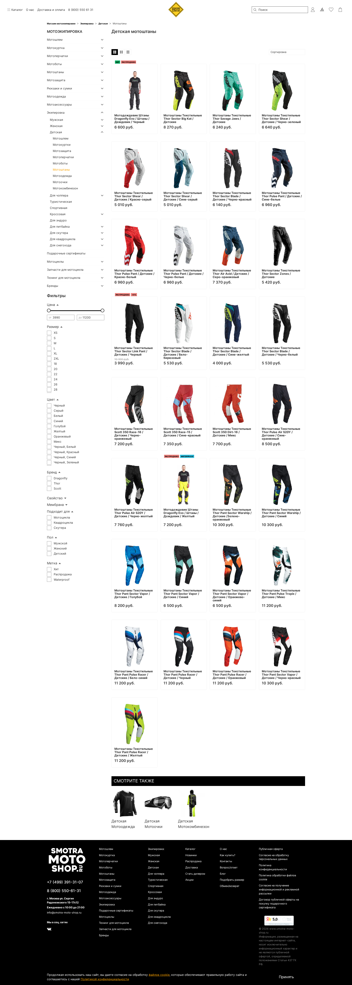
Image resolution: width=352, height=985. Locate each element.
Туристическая (61, 201)
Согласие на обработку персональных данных (274, 857)
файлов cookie (159, 975)
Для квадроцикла (62, 239)
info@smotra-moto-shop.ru (64, 912)
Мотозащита (56, 80)
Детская (103, 23)
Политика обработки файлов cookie (277, 877)
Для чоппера (59, 195)
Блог (223, 873)
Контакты (226, 861)
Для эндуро (58, 220)
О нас (223, 848)
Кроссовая (57, 214)
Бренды (52, 286)
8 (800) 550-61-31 (64, 890)
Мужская (56, 120)
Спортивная (58, 208)
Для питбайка (60, 226)
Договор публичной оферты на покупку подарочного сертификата (279, 903)
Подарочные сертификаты (66, 253)
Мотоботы (54, 64)
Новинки (191, 855)
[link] (279, 921)
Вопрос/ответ (229, 867)
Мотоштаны (55, 72)
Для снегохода (60, 245)
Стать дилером (195, 873)
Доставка (191, 867)
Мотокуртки (62, 144)
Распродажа (193, 861)
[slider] (49, 310)
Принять (286, 977)
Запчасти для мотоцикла (65, 269)
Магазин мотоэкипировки (61, 23)
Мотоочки (60, 182)
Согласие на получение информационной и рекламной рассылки (279, 889)
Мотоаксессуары (59, 104)
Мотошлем (55, 39)
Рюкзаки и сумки (59, 88)
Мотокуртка (56, 48)
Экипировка (87, 23)
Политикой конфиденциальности (105, 979)
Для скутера (59, 233)
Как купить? (227, 855)
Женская (56, 126)
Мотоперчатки (57, 56)
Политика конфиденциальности (273, 867)
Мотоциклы (55, 261)
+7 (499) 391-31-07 (65, 882)
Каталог (190, 848)
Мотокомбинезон (65, 188)
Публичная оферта (271, 848)
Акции (189, 879)
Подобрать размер (232, 879)
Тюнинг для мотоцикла (63, 278)
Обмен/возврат (229, 885)
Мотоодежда (56, 96)
